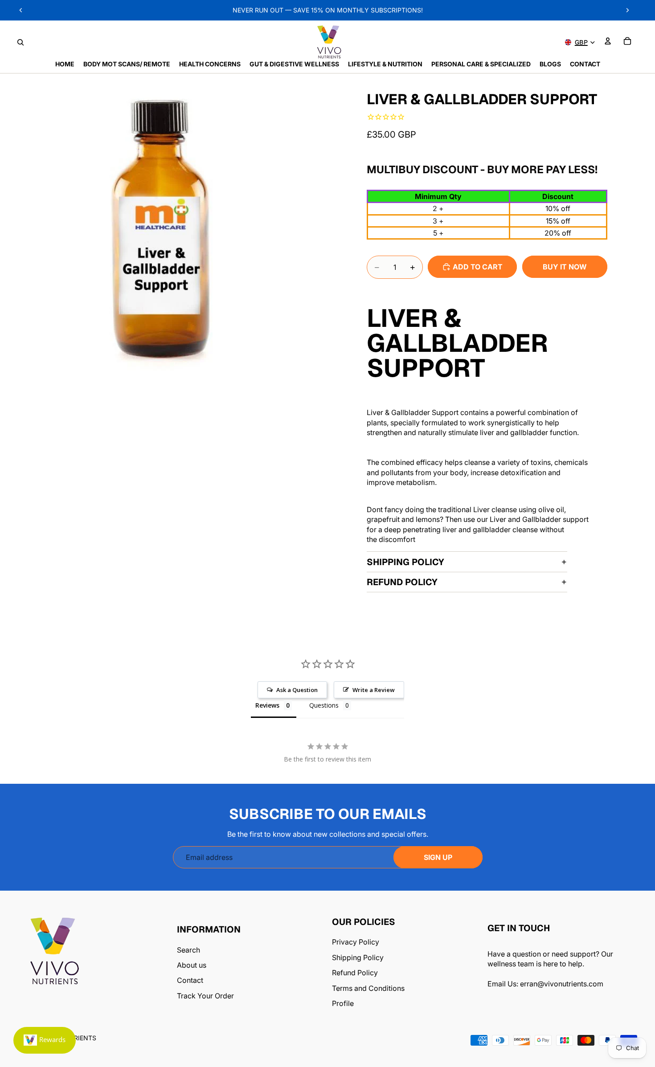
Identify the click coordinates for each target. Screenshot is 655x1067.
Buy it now (565, 266)
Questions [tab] (324, 705)
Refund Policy (402, 582)
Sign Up (438, 857)
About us (191, 965)
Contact (190, 980)
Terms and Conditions (368, 988)
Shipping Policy (405, 562)
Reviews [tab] (267, 705)
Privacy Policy (355, 941)
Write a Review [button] (373, 690)
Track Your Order (205, 995)
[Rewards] (44, 1040)
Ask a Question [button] (297, 690)
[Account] (608, 41)
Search (188, 949)
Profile (343, 1003)
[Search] (20, 42)
